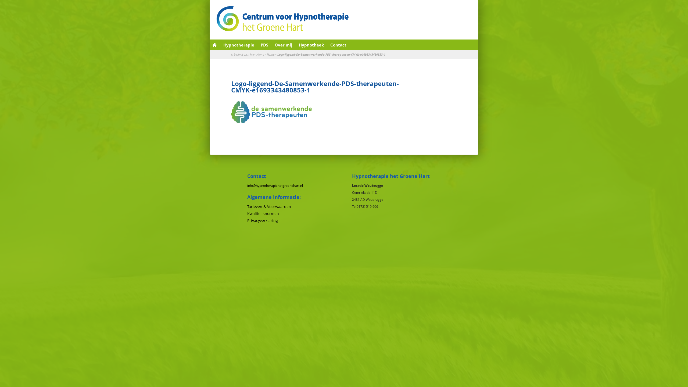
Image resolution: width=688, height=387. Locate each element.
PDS (264, 45)
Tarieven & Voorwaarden (269, 206)
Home (260, 54)
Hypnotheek (311, 45)
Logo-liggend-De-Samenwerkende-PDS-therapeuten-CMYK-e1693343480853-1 (315, 86)
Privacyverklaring (262, 220)
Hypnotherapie (238, 45)
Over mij (283, 45)
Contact (338, 45)
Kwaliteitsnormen (263, 213)
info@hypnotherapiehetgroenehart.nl (275, 185)
